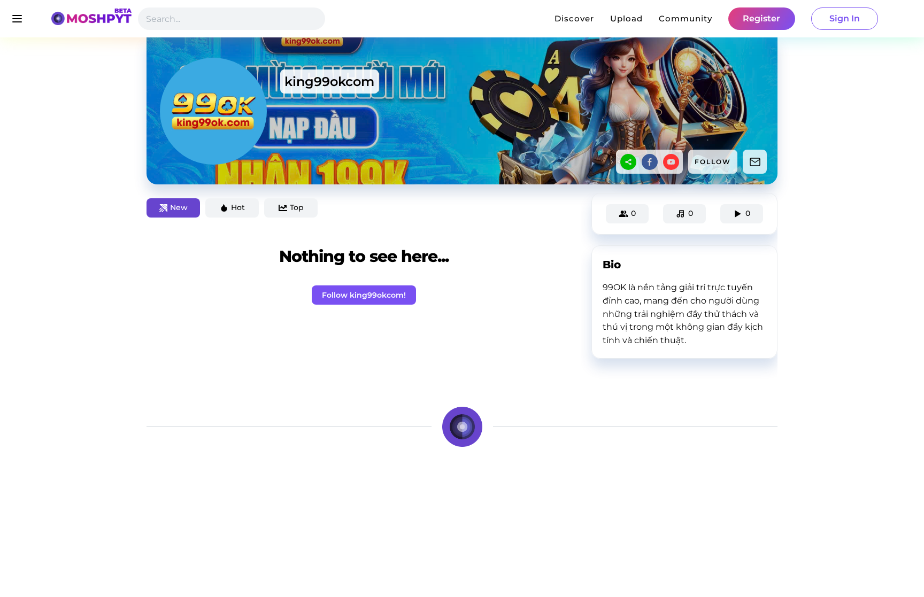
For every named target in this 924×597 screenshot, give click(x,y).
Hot (238, 207)
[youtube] (671, 162)
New (179, 207)
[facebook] (650, 162)
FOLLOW (713, 162)
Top (297, 207)
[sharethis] (628, 162)
